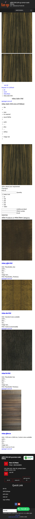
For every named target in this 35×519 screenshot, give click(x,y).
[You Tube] (19, 505)
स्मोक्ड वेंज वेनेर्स (6, 373)
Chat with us (24, 509)
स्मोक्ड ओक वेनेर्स (6, 313)
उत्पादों (5, 92)
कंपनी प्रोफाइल (6, 491)
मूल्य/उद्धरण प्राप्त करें (7, 101)
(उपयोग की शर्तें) (17, 515)
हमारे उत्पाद (5, 494)
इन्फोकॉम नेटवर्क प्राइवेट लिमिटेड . (13, 516)
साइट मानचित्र (6, 500)
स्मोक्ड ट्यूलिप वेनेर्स (7, 263)
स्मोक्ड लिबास (7, 94)
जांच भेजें (6, 85)
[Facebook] (16, 505)
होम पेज (4, 488)
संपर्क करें (5, 497)
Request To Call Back (8, 87)
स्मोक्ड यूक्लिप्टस (6, 434)
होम (4, 90)
